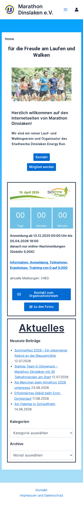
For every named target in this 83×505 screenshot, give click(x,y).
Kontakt (41, 490)
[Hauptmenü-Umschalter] (65, 9)
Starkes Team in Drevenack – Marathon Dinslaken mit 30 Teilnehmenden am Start (36, 371)
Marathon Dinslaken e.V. (35, 9)
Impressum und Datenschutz (41, 495)
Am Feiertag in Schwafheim (34, 404)
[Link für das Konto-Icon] (77, 10)
